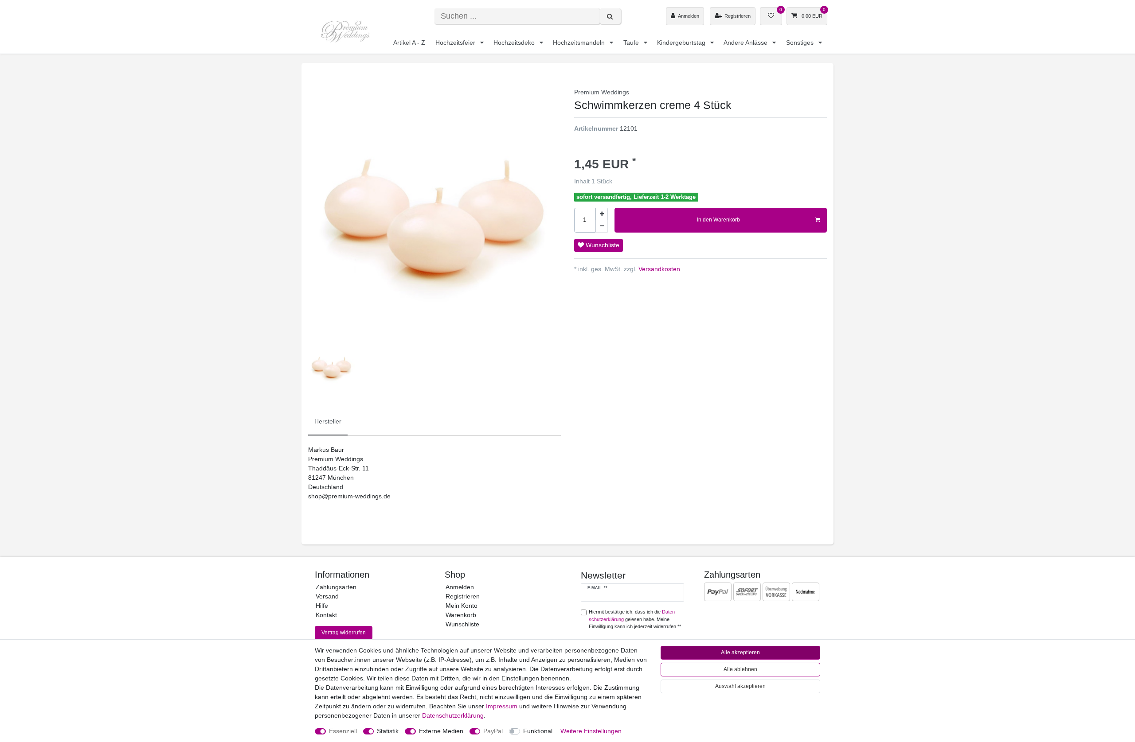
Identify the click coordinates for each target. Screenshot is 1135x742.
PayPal (493, 730)
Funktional (537, 730)
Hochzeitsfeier (456, 42)
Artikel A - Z (409, 42)
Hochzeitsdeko (514, 42)
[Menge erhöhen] (601, 214)
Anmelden (460, 586)
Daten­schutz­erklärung (453, 715)
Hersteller (327, 421)
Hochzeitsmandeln (580, 42)
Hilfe (322, 605)
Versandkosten (658, 268)
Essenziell (343, 730)
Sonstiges (800, 42)
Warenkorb (461, 614)
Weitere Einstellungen (591, 730)
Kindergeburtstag (682, 42)
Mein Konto (461, 605)
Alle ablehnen (740, 669)
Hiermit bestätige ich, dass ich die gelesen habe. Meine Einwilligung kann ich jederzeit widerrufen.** (635, 619)
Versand (327, 596)
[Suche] (610, 16)
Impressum (501, 706)
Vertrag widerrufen (343, 632)
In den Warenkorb (718, 220)
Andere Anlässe (746, 42)
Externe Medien (441, 730)
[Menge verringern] (601, 226)
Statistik (388, 730)
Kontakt (326, 614)
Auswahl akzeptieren (740, 686)
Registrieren (463, 596)
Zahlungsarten (336, 586)
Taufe (632, 42)
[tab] (328, 422)
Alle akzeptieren (740, 652)
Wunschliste (601, 245)
